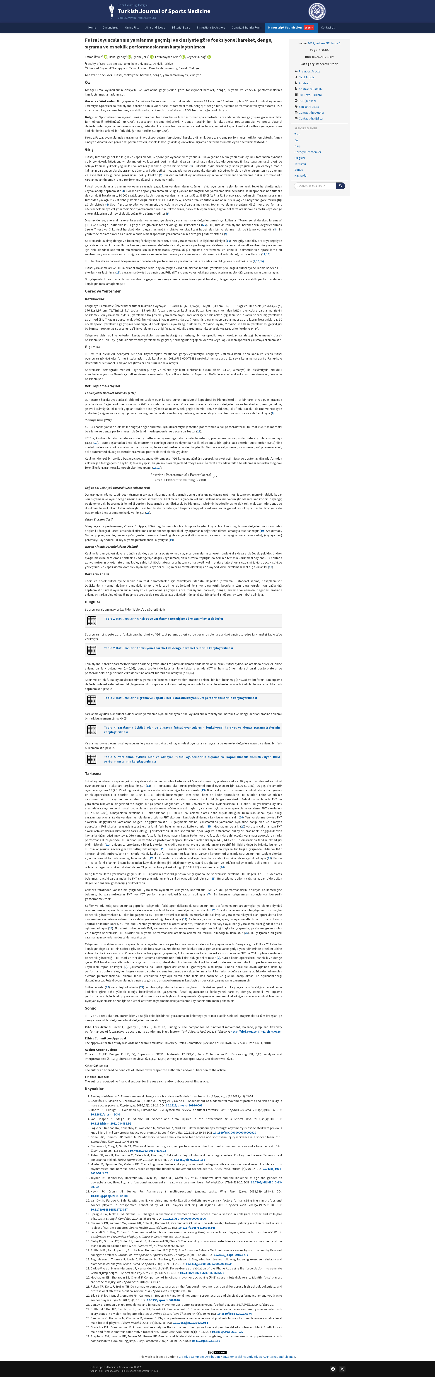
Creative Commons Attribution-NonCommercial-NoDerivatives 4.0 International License (237, 1357)
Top (297, 134)
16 (198, 431)
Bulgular (300, 158)
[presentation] (184, 477)
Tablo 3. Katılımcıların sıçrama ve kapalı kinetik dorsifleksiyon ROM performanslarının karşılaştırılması (180, 698)
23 (213, 878)
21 (107, 844)
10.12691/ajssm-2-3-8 (106, 1114)
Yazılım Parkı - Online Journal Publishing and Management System (124, 1370)
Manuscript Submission (290, 27)
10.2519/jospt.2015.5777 (231, 1255)
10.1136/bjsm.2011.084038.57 (111, 1123)
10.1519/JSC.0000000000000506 (184, 1218)
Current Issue (110, 27)
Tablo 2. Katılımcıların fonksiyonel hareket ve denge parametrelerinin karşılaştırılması (168, 648)
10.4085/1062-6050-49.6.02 (148, 1151)
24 (110, 928)
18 (147, 513)
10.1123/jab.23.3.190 (205, 1341)
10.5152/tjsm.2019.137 (189, 1160)
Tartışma (300, 164)
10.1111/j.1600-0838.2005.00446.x (209, 1264)
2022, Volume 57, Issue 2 (324, 43)
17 (95, 443)
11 (263, 254)
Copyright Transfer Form (246, 27)
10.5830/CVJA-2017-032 (227, 1332)
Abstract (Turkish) (310, 89)
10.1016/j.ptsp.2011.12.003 (109, 1196)
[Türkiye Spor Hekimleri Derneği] (317, 11)
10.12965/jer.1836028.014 (190, 1323)
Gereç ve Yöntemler (308, 152)
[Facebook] (333, 1369)
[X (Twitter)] (342, 1369)
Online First (132, 27)
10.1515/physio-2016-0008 (184, 1105)
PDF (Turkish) (307, 101)
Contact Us (328, 27)
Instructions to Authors (211, 27)
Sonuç (299, 170)
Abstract (304, 83)
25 (246, 933)
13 (257, 261)
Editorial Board (181, 27)
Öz (296, 140)
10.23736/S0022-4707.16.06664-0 (202, 1273)
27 (141, 987)
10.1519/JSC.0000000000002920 (234, 1132)
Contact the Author (311, 112)
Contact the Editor (311, 118)
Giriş (297, 146)
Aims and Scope (155, 27)
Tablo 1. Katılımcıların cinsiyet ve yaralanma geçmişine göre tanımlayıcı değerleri (164, 619)
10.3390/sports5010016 (163, 1300)
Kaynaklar (301, 175)
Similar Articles (308, 107)
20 (241, 817)
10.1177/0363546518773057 (109, 1209)
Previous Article (309, 71)
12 (267, 254)
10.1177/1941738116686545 (196, 1228)
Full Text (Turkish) (310, 95)
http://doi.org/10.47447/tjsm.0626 (255, 1031)
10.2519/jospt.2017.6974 (234, 1314)
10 (228, 241)
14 (261, 261)
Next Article (306, 77)
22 (151, 858)
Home (92, 27)
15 (117, 272)
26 (107, 987)
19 (262, 531)
